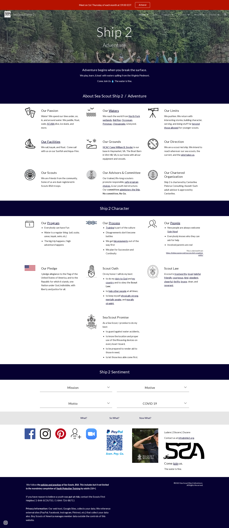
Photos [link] (212, 14)
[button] (225, 14)
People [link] (197, 14)
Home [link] (142, 14)
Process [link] (182, 14)
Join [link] (155, 14)
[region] (114, 5)
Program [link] (165, 14)
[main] (114, 36)
